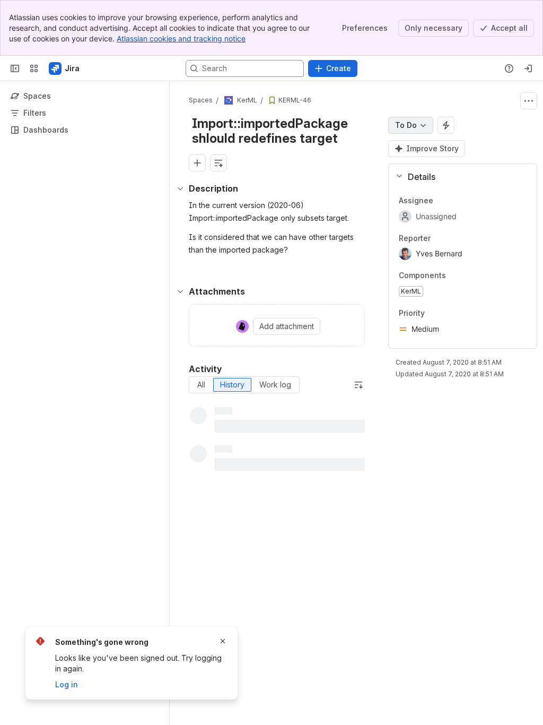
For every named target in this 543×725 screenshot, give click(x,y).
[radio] (201, 385)
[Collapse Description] (180, 188)
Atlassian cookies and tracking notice (181, 38)
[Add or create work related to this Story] (197, 162)
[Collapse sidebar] (14, 68)
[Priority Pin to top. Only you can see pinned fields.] (433, 313)
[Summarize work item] (218, 162)
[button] (458, 176)
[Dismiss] (222, 641)
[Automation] (445, 125)
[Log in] (528, 68)
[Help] (509, 68)
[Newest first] (358, 384)
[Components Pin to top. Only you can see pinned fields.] (454, 276)
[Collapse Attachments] (180, 291)
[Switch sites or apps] (33, 68)
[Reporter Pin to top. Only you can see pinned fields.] (439, 238)
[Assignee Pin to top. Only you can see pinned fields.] (441, 200)
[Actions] (528, 100)
